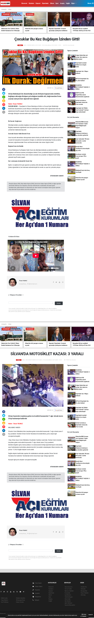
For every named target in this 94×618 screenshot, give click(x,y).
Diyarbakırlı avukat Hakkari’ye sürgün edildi (80, 64)
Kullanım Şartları (20, 598)
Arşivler (37, 593)
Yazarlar (37, 590)
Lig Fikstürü (68, 595)
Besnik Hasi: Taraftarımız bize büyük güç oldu (82, 148)
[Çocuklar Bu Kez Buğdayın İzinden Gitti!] (32, 67)
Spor (57, 3)
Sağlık (68, 3)
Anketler (83, 589)
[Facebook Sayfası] (2, 591)
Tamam (84, 616)
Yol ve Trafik (68, 589)
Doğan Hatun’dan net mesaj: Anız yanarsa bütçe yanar (81, 57)
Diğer (73, 3)
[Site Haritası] (21, 591)
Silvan (52, 3)
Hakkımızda (4, 598)
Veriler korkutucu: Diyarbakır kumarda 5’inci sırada (81, 102)
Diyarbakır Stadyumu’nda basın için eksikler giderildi (81, 133)
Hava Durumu (68, 587)
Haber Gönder (20, 602)
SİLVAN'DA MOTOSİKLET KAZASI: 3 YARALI (82, 87)
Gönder (59, 303)
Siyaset (38, 3)
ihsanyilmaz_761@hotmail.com (28, 284)
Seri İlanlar (68, 601)
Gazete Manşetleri (70, 605)
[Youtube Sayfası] (11, 591)
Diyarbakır (45, 3)
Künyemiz (38, 596)
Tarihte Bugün (69, 597)
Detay (84, 614)
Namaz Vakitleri (69, 591)
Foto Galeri (38, 583)
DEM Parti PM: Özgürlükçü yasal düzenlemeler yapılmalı (82, 94)
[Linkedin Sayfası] (14, 591)
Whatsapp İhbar (20, 600)
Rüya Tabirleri (84, 593)
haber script (3, 615)
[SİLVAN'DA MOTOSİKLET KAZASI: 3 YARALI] (32, 385)
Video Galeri (38, 586)
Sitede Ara (84, 587)
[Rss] (18, 591)
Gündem (31, 3)
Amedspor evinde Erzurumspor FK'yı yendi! (80, 156)
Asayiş (62, 3)
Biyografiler (84, 591)
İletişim (37, 600)
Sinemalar (67, 599)
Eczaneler (67, 593)
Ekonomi (24, 3)
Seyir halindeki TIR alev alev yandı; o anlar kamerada (82, 141)
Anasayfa (4, 9)
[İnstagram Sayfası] (8, 591)
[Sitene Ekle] (24, 591)
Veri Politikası (4, 602)
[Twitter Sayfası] (4, 591)
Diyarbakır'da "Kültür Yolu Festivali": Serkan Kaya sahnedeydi (82, 110)
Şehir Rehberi (68, 603)
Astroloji (83, 595)
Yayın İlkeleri (4, 600)
